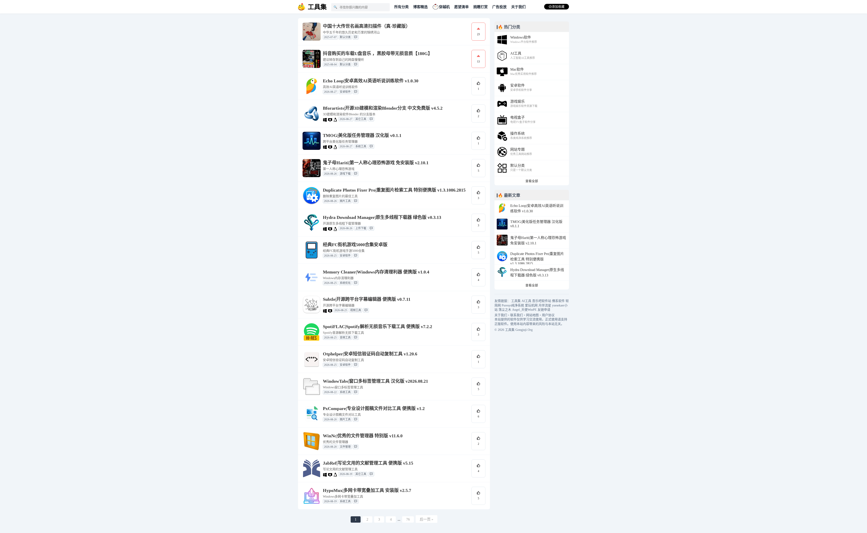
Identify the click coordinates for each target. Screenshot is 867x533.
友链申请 (544, 309)
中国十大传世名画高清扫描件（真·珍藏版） (366, 26)
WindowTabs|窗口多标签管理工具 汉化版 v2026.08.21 (375, 381)
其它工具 (360, 119)
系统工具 (360, 146)
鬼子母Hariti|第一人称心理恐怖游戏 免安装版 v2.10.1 (376, 162)
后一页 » (426, 519)
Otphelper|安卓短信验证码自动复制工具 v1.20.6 (370, 353)
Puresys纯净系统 (513, 305)
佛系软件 (558, 301)
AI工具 (526, 301)
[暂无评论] (356, 37)
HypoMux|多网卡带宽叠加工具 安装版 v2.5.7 (367, 490)
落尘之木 (505, 309)
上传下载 (360, 228)
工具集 (516, 301)
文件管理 (345, 446)
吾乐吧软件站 (541, 301)
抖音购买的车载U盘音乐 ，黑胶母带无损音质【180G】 (377, 53)
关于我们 (518, 7)
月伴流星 (544, 305)
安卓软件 (345, 91)
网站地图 (532, 315)
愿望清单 (461, 7)
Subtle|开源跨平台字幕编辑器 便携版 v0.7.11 (366, 299)
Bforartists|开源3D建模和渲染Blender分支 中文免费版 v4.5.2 (383, 108)
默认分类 (345, 37)
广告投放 (499, 7)
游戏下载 (345, 173)
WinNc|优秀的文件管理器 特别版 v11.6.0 (363, 435)
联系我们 (516, 315)
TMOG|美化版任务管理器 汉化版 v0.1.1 (362, 135)
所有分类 (401, 7)
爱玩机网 (531, 305)
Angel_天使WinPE (524, 309)
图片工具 (345, 201)
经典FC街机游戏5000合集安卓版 (355, 244)
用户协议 (548, 315)
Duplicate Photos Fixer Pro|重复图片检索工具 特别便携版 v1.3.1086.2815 (394, 190)
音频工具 (345, 337)
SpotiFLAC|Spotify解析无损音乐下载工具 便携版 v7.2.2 (377, 326)
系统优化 (345, 283)
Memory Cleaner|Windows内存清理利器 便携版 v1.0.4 (376, 271)
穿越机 (444, 7)
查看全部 (531, 181)
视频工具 (355, 310)
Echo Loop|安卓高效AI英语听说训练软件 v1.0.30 (370, 80)
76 (408, 519)
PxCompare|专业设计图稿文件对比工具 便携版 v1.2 (374, 408)
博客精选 (420, 7)
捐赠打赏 (480, 7)
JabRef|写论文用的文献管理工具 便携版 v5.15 (368, 463)
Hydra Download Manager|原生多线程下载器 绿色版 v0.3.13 (382, 217)
